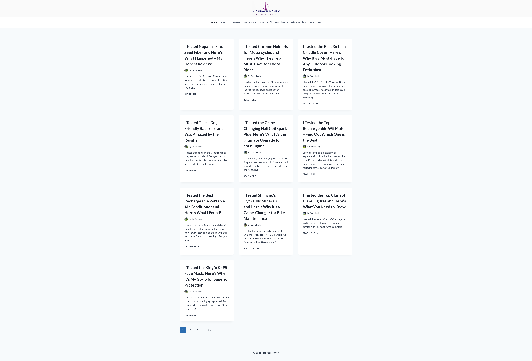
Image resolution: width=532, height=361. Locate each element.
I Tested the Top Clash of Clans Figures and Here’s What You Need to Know (324, 201)
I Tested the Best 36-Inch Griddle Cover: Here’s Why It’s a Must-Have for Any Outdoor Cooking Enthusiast (324, 58)
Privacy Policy (298, 22)
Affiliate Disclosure (277, 22)
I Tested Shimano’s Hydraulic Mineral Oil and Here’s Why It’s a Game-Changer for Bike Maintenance (264, 207)
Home (214, 22)
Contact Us (315, 22)
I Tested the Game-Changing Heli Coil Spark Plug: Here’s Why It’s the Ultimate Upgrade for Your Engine (265, 134)
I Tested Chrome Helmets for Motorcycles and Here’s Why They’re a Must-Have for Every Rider (266, 58)
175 (209, 330)
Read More (192, 94)
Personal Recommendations (248, 22)
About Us (225, 22)
